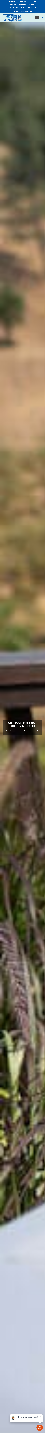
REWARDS (33, 5)
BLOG (23, 8)
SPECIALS (32, 8)
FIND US (12, 5)
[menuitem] (17, 1)
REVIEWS (22, 5)
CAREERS (14, 8)
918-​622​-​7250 (26, 11)
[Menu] (36, 17)
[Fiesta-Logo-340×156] (18, 17)
